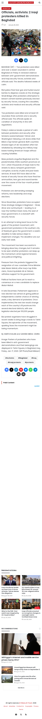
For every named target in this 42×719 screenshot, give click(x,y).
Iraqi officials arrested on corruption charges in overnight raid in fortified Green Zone (31, 614)
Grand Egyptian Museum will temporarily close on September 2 (27, 668)
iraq (34, 358)
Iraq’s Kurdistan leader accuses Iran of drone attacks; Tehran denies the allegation (10, 590)
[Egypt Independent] (21, 2)
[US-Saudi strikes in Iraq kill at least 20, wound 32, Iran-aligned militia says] (31, 580)
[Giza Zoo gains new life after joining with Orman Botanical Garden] (7, 679)
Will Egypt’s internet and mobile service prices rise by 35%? (20, 658)
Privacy (36, 706)
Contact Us (20, 706)
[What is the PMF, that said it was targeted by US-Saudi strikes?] (11, 604)
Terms (21, 709)
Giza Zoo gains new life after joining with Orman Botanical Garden (25, 678)
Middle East (6, 8)
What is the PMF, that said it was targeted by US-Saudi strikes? (10, 613)
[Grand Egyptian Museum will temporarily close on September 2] (7, 670)
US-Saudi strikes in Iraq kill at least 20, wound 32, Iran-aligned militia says (30, 590)
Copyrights (28, 706)
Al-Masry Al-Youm (25, 703)
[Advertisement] (21, 478)
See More (21, 688)
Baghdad (23, 358)
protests (30, 362)
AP (5, 25)
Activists (10, 358)
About (6, 706)
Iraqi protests (15, 362)
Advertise (12, 706)
